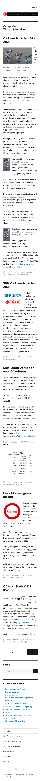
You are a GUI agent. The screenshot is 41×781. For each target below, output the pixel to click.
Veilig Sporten (9, 751)
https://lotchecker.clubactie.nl (23, 436)
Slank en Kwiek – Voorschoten (13, 775)
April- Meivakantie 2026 (15, 704)
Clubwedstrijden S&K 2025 (16, 721)
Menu (34, 7)
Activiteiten (26, 272)
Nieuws (12, 274)
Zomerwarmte (11, 695)
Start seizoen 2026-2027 (15, 689)
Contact (6, 757)
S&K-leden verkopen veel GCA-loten (18, 369)
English (6, 762)
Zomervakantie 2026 (14, 692)
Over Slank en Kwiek (11, 746)
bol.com (10, 418)
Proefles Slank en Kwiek (13, 736)
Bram (8, 272)
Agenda (6, 731)
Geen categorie (8, 642)
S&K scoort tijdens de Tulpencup (18, 706)
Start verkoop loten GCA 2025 (17, 709)
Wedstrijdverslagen (22, 274)
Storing (8, 712)
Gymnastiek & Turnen (12, 741)
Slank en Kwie (26, 623)
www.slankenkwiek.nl (24, 264)
